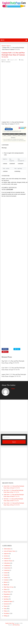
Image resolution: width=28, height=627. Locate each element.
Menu (2, 40)
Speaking (6, 599)
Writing (5, 615)
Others (5, 589)
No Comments (6, 61)
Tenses (5, 606)
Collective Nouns (8, 560)
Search (14, 442)
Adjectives (6, 553)
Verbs (22, 60)
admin (4, 60)
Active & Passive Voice (9, 551)
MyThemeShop (16, 624)
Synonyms (6, 603)
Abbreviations (7, 548)
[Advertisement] (14, 24)
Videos (5, 611)
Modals (5, 584)
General (6, 572)
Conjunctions (7, 568)
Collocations (7, 563)
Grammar (6, 580)
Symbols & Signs (8, 601)
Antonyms (6, 558)
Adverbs (6, 556)
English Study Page (9, 623)
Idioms (5, 582)
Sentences (6, 596)
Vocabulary (6, 613)
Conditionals (7, 565)
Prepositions (7, 594)
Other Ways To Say (8, 587)
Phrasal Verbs (7, 591)
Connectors (6, 570)
